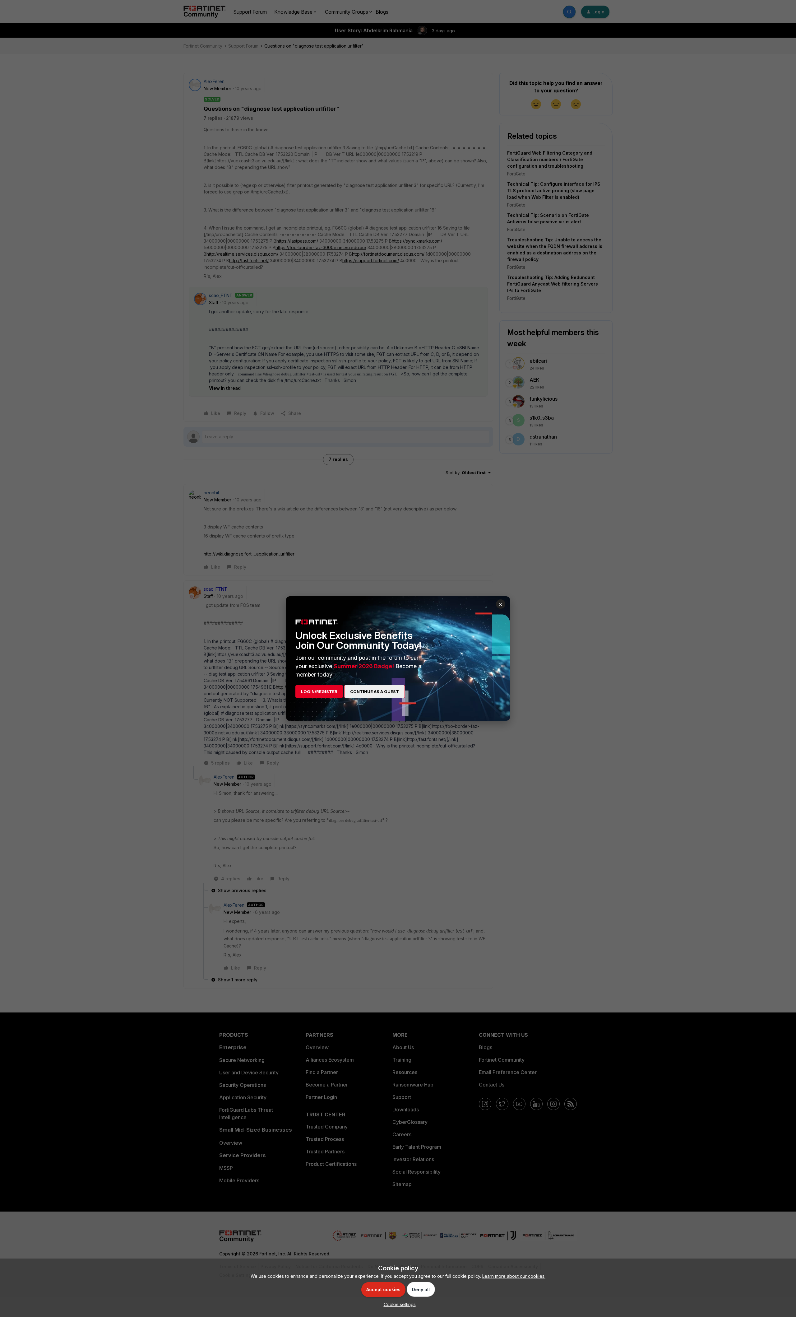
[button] (398, 1304)
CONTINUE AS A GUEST (374, 691)
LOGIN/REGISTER (319, 691)
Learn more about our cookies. (513, 1276)
